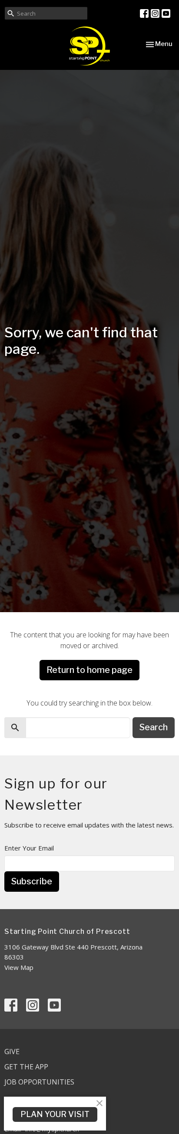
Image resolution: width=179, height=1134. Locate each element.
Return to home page (89, 670)
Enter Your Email (29, 848)
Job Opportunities (39, 1082)
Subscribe (31, 881)
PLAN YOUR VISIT (55, 1114)
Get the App (26, 1066)
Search (153, 727)
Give (12, 1051)
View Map (18, 967)
